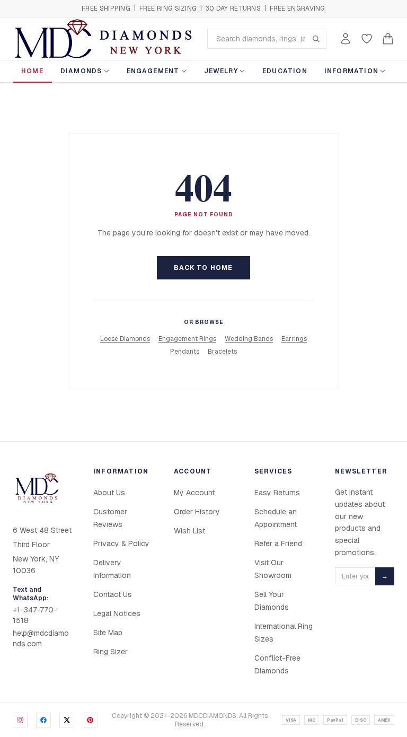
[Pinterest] (90, 720)
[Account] (345, 38)
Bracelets (222, 351)
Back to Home (203, 268)
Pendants (184, 351)
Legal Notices (116, 613)
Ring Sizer (110, 651)
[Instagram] (20, 720)
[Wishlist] (366, 38)
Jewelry (221, 71)
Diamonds (81, 71)
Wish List (189, 531)
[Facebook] (43, 720)
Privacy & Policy (121, 543)
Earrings (294, 339)
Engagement (153, 71)
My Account (194, 492)
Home (32, 71)
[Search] (315, 39)
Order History (197, 511)
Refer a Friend (278, 543)
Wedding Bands (249, 339)
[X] (66, 720)
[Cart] (388, 38)
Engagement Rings (187, 339)
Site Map (107, 632)
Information (351, 71)
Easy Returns (277, 492)
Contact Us (112, 594)
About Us (109, 492)
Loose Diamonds (125, 339)
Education (284, 71)
